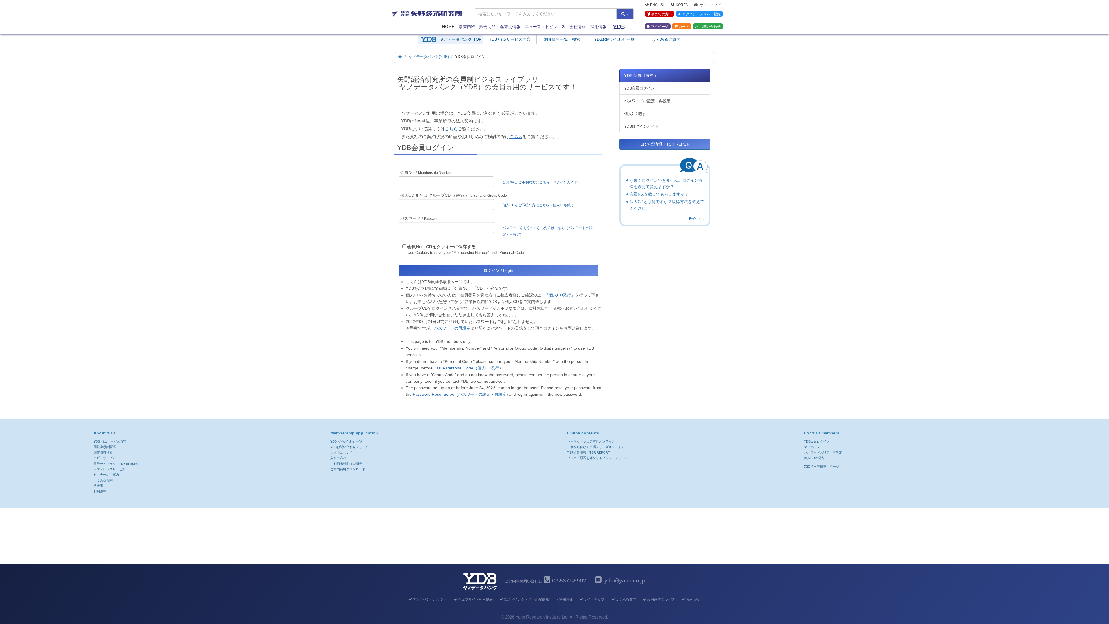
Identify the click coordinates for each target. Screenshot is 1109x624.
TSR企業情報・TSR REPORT (665, 144)
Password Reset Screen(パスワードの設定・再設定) (460, 394)
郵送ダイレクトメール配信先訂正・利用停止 (538, 599)
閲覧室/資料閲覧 (105, 447)
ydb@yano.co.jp (624, 580)
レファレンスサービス (109, 469)
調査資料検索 (103, 452)
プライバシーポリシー (429, 599)
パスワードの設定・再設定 (647, 101)
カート (684, 26)
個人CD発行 (634, 113)
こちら (451, 128)
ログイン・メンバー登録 (701, 14)
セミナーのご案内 (106, 474)
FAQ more (697, 219)
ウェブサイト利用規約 (475, 599)
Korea (682, 5)
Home (448, 26)
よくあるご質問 (666, 39)
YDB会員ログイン (639, 88)
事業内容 (467, 26)
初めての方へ (661, 14)
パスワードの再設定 (452, 328)
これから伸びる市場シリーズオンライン (595, 447)
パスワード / (420, 218)
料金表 (98, 485)
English (657, 5)
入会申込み (338, 458)
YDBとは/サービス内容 (510, 39)
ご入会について (341, 452)
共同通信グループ (661, 599)
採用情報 (598, 26)
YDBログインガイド (641, 126)
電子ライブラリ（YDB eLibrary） (117, 463)
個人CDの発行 (814, 458)
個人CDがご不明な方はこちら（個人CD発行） (539, 205)
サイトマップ (710, 5)
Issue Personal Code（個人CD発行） (469, 368)
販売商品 (487, 26)
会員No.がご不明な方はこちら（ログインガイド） (543, 182)
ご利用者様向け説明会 (346, 463)
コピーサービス (105, 458)
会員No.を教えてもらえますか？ (659, 194)
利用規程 (100, 491)
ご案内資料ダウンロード (347, 469)
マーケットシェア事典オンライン (591, 441)
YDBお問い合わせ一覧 (614, 39)
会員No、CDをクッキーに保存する (441, 246)
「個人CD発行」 (560, 295)
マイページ (659, 26)
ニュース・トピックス (545, 26)
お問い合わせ (710, 26)
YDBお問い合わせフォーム (349, 447)
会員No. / (425, 172)
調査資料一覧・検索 (562, 39)
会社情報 (578, 26)
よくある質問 (103, 480)
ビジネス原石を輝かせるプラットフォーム (597, 458)
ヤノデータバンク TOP (460, 39)
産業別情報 (510, 26)
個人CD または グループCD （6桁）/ (453, 195)
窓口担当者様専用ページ (821, 466)
